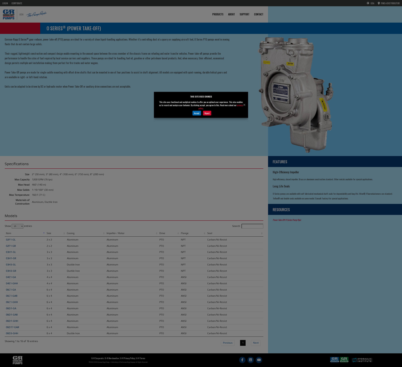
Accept (196, 113)
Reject (207, 113)
